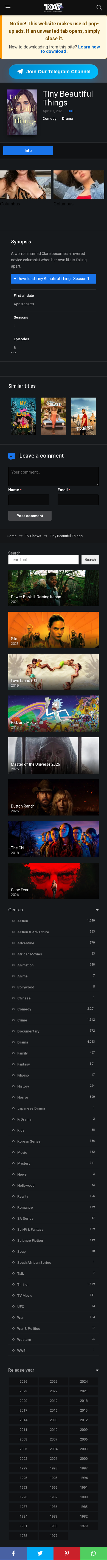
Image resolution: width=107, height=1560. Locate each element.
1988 (84, 1497)
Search (14, 553)
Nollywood (26, 1185)
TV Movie (24, 1295)
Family (22, 1053)
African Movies (29, 954)
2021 (84, 1391)
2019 (53, 1401)
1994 (84, 1478)
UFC (20, 1306)
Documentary (28, 1031)
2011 (23, 1430)
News (22, 1174)
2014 (23, 1420)
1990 (23, 1497)
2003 (84, 1449)
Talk (20, 1273)
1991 (84, 1487)
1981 (23, 1526)
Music (22, 1152)
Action (22, 921)
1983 (53, 1516)
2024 (84, 1381)
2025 (53, 1381)
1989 (53, 1497)
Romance (25, 1207)
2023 (23, 1391)
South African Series (34, 1262)
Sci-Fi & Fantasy (30, 1229)
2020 (23, 1401)
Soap (21, 1251)
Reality (22, 1196)
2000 (84, 1458)
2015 (84, 1410)
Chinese (24, 998)
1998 (53, 1468)
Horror (22, 1097)
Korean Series (29, 1141)
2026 (23, 1381)
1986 (53, 1507)
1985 (84, 1507)
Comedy (49, 118)
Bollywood (25, 987)
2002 (23, 1458)
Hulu (71, 111)
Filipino (23, 1075)
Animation (25, 965)
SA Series (25, 1218)
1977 (53, 1536)
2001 (53, 1458)
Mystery (23, 1163)
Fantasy (23, 1064)
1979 (84, 1526)
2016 (53, 1410)
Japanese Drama (31, 1108)
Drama (67, 118)
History (23, 1086)
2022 (53, 1391)
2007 (53, 1439)
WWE (21, 1351)
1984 (23, 1516)
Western (24, 1340)
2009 (84, 1430)
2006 (84, 1439)
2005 (23, 1449)
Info (28, 150)
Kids (20, 1130)
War (20, 1318)
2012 (84, 1420)
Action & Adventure (33, 932)
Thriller (23, 1284)
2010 (53, 1430)
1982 (84, 1516)
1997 (84, 1468)
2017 (23, 1410)
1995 (53, 1478)
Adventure (25, 943)
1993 (23, 1487)
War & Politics (28, 1329)
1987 (23, 1507)
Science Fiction (30, 1240)
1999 (23, 1468)
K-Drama (24, 1119)
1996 (23, 1478)
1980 (53, 1526)
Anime (22, 976)
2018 (84, 1401)
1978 (23, 1536)
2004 (53, 1449)
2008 (23, 1439)
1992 (53, 1487)
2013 (53, 1420)
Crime (22, 1020)
